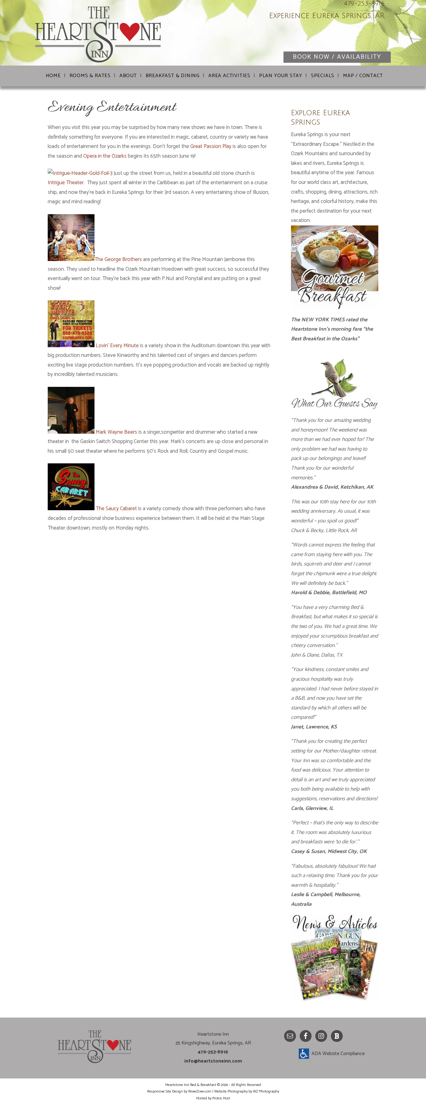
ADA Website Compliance (338, 1053)
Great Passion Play (211, 146)
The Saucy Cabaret (116, 508)
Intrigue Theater (66, 182)
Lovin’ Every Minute (118, 345)
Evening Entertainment (112, 107)
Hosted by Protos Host (213, 1098)
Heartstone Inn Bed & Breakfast (110, 34)
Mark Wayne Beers (116, 432)
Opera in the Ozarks (105, 156)
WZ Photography (266, 1091)
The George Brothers (118, 259)
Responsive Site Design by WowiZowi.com (179, 1091)
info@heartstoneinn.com (213, 1061)
